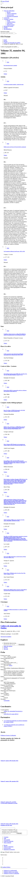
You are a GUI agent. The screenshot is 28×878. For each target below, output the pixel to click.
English (5, 27)
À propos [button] (6, 19)
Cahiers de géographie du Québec (12, 42)
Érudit (8, 20)
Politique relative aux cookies (11, 872)
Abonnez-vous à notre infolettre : (10, 831)
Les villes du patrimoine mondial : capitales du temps (13, 84)
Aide (5, 838)
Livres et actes (10, 15)
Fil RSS (6, 647)
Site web (6, 649)
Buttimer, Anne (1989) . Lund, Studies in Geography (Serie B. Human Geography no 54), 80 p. (15, 590)
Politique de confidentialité (10, 870)
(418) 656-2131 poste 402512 (11, 714)
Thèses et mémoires (11, 13)
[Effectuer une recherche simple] (16, 33)
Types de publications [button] (9, 10)
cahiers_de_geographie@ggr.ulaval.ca (13, 711)
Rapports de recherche (12, 16)
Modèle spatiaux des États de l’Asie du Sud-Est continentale (15, 146)
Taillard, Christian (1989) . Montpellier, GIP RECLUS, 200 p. (14, 520)
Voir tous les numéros (6, 636)
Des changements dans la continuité (10, 65)
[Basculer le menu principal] (1, 4)
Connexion (6, 17)
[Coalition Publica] (5, 867)
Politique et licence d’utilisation (8, 735)
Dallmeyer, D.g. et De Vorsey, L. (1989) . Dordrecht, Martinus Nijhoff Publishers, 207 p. (14, 427)
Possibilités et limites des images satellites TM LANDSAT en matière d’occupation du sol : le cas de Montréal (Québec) (15, 334)
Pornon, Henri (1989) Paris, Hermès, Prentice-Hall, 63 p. (15, 391)
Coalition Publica (11, 22)
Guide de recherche (8, 841)
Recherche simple (5, 31)
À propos (11, 19)
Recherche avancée (8, 26)
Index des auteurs (8, 646)
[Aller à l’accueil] (5, 1)
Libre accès (9, 23)
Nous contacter (7, 842)
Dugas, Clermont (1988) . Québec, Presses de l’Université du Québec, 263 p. (15, 445)
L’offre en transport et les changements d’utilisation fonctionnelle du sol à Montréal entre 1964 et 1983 (13, 354)
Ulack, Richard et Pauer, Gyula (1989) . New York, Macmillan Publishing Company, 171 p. (15, 374)
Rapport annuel (10, 24)
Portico (10, 665)
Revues (8, 12)
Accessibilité (7, 839)
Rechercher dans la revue (10, 643)
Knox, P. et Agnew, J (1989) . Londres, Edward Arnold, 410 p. (14, 411)
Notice (5, 73)
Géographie (6, 700)
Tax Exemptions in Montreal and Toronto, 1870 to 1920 (14, 251)
